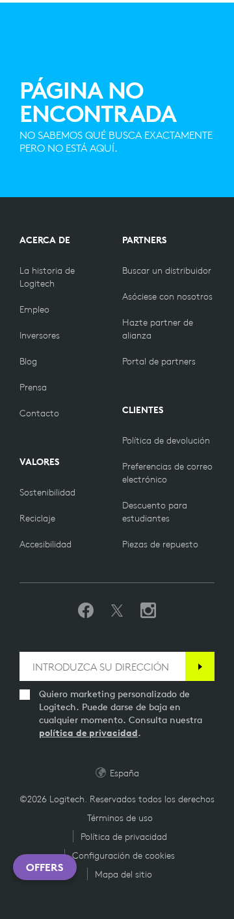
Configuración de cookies (123, 855)
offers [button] (45, 867)
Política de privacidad (124, 836)
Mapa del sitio (123, 874)
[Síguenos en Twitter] (117, 611)
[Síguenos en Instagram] (148, 611)
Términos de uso (120, 818)
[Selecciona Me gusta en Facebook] (86, 611)
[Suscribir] (199, 666)
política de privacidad (88, 733)
